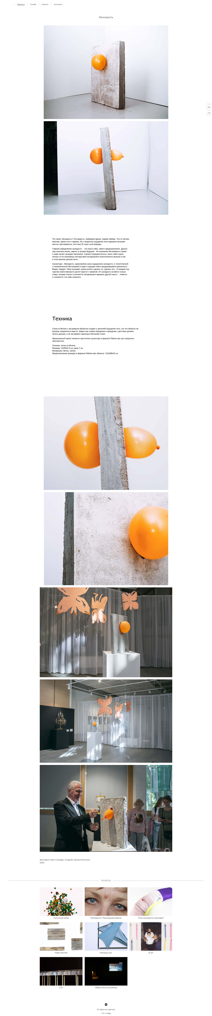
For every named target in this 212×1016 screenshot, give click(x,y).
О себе (33, 4)
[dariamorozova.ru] (199, 4)
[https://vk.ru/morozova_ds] (106, 1004)
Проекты (21, 4)
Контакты (58, 4)
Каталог (45, 4)
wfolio (109, 1013)
